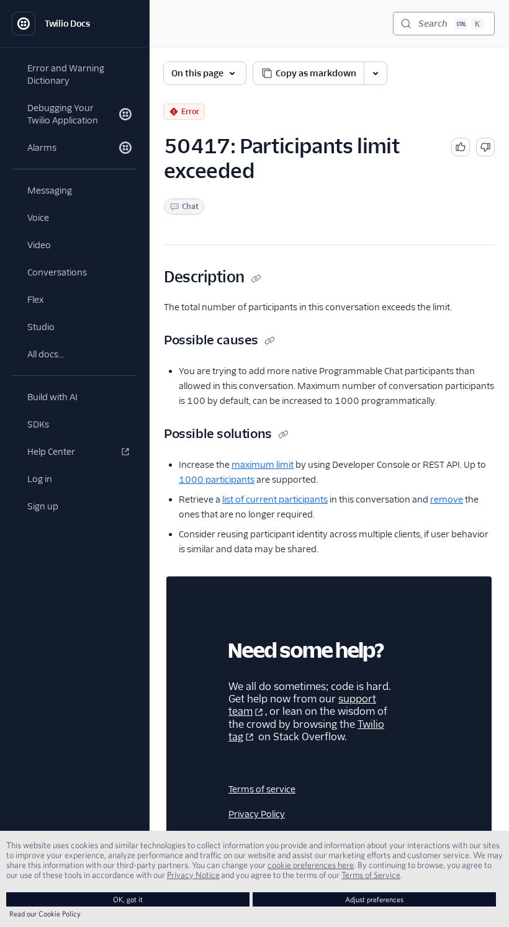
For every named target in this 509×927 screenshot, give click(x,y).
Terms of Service (370, 875)
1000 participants (216, 479)
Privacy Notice (193, 875)
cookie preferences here (311, 865)
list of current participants (275, 499)
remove (446, 499)
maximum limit (263, 464)
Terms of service (261, 789)
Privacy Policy (256, 814)
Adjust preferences (374, 899)
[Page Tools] (375, 73)
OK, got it (128, 899)
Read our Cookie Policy (45, 914)
